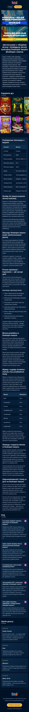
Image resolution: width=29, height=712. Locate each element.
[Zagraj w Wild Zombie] (17, 124)
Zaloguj (10, 6)
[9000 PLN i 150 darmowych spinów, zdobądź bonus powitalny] (14, 17)
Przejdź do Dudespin (14, 705)
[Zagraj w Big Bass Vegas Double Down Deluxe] (5, 124)
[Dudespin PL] (14, 3)
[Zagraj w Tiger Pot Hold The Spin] (5, 105)
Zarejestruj (18, 6)
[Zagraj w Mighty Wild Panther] (17, 105)
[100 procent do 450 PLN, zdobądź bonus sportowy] (14, 34)
